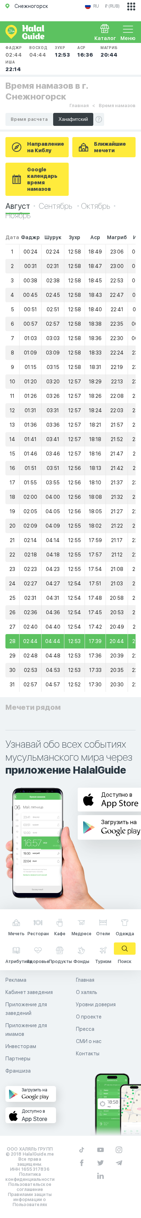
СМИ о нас (89, 1041)
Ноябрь (18, 215)
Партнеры (17, 1058)
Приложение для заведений (26, 1009)
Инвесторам (20, 1046)
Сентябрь (56, 206)
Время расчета (29, 119)
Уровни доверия (96, 1004)
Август (17, 206)
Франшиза (18, 1071)
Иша (13, 66)
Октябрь (95, 206)
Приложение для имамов (26, 1030)
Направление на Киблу (45, 147)
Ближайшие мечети (110, 147)
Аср (85, 51)
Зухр (62, 51)
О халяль (86, 992)
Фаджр (13, 51)
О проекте (89, 1017)
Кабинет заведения (29, 992)
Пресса (85, 1029)
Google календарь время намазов (42, 179)
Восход (38, 51)
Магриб (109, 51)
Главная (79, 105)
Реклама (15, 980)
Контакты (87, 1053)
